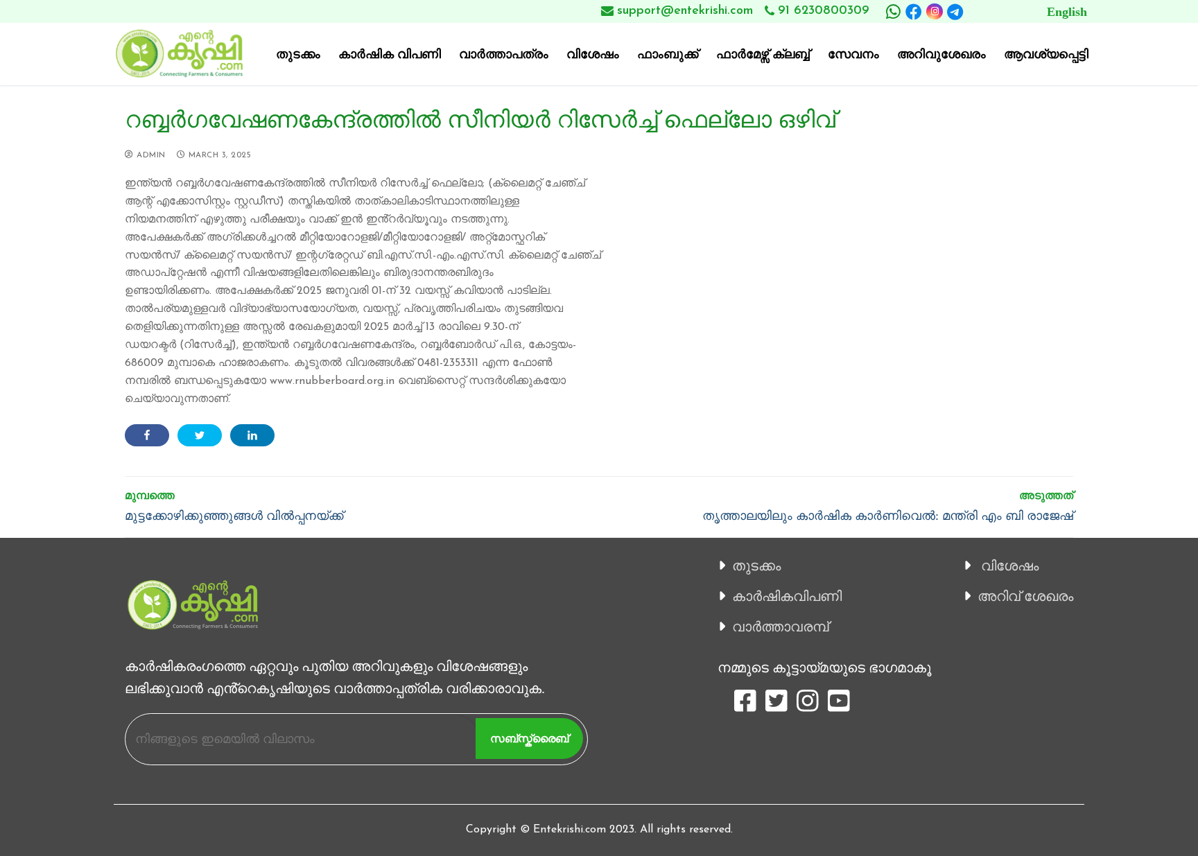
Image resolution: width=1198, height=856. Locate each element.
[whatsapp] (893, 11)
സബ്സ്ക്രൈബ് (529, 738)
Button (1036, 11)
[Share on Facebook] (147, 435)
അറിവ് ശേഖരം (1025, 596)
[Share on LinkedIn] (252, 435)
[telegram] (955, 11)
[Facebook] (913, 11)
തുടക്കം (756, 565)
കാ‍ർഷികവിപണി (787, 596)
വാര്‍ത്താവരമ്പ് (780, 626)
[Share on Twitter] (199, 435)
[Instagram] (934, 11)
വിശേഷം (1010, 565)
